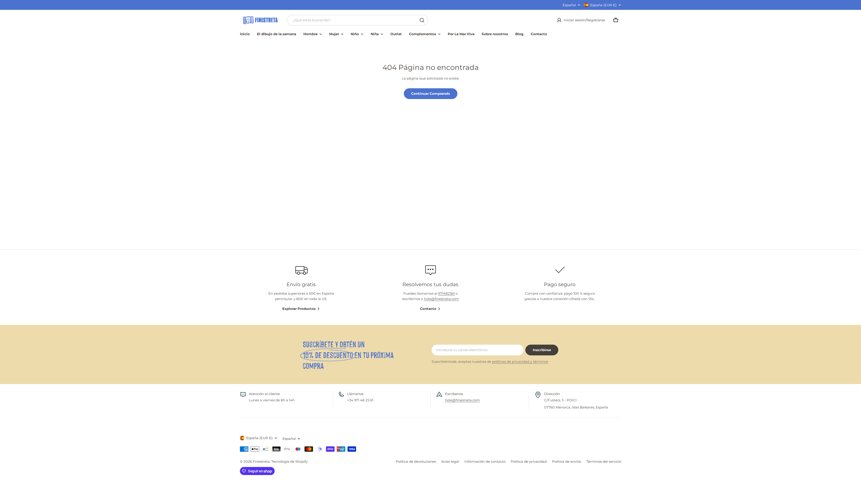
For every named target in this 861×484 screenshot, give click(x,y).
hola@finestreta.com (441, 299)
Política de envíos (566, 461)
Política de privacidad (529, 461)
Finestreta (261, 461)
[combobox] (357, 20)
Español (569, 5)
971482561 (446, 293)
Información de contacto (484, 461)
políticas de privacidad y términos (520, 361)
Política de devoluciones (416, 461)
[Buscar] (422, 20)
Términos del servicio (603, 461)
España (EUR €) (603, 5)
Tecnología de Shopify (289, 461)
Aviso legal (450, 461)
